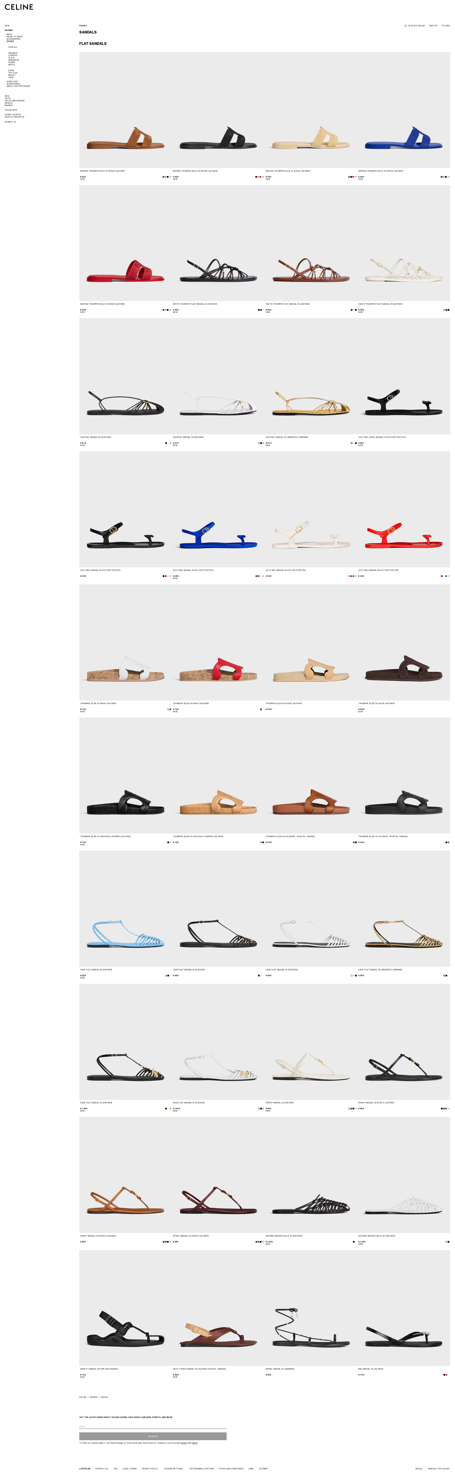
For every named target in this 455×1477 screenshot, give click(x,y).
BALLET (12, 75)
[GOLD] (351, 443)
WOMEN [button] (9, 30)
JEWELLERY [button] (12, 81)
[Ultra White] (448, 1375)
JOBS (250, 1469)
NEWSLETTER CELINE (438, 1469)
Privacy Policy (150, 1469)
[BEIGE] (170, 842)
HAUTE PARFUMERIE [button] (15, 101)
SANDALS (12, 53)
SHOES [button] (10, 41)
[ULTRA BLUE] (256, 576)
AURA (11, 70)
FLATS (11, 58)
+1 (170, 576)
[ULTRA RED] (260, 177)
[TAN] (354, 842)
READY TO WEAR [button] (15, 37)
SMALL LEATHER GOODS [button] (18, 86)
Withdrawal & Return (202, 1469)
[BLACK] (167, 177)
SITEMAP (263, 1469)
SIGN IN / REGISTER (14, 117)
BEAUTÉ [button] (9, 103)
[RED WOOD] (261, 310)
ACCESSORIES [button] (13, 39)
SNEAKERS (13, 60)
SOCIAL (418, 1469)
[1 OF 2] (125, 243)
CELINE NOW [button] (11, 110)
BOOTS (11, 64)
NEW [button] (7, 26)
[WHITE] (168, 443)
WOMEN (94, 1397)
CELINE (82, 1397)
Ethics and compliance (231, 1469)
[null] (170, 443)
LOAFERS (12, 55)
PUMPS (11, 62)
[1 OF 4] (125, 110)
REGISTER (153, 1436)
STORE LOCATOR (13, 114)
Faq (115, 1469)
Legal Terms (129, 1469)
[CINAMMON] (163, 177)
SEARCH (9, 122)
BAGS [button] (9, 34)
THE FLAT (13, 73)
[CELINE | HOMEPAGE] (19, 7)
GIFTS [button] (8, 98)
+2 (170, 177)
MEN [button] (7, 96)
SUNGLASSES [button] (13, 84)
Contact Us (101, 1469)
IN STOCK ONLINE (416, 26)
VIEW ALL (12, 47)
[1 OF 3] (311, 243)
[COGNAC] (446, 1108)
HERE (184, 1443)
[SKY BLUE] (166, 975)
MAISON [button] (8, 105)
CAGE (11, 77)
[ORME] (165, 177)
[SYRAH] (444, 1108)
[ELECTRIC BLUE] (441, 177)
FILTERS (446, 26)
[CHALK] (263, 310)
